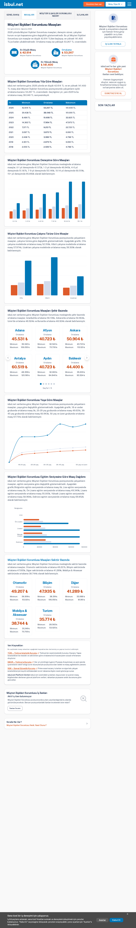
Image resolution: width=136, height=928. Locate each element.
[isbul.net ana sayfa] (13, 4)
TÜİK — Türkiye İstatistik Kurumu (22, 653)
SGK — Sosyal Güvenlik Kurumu (21, 668)
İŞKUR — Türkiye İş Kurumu (20, 662)
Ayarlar (102, 920)
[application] (47, 201)
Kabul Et (116, 920)
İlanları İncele (15, 708)
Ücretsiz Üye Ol (113, 93)
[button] (129, 4)
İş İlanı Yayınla (113, 44)
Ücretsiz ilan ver (94, 4)
